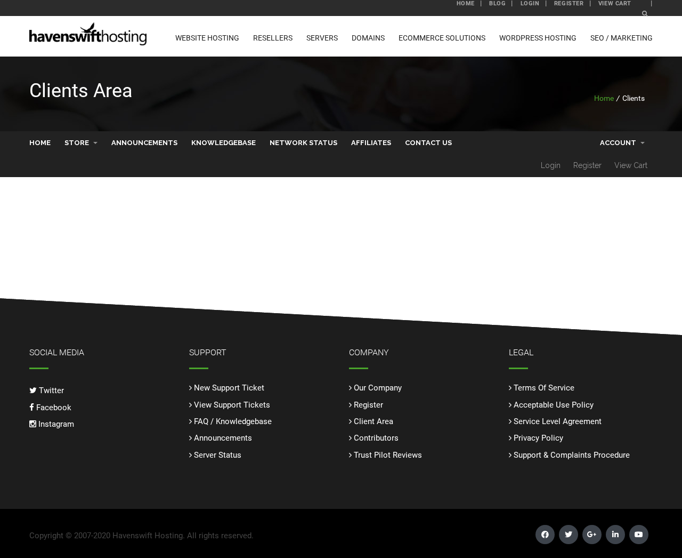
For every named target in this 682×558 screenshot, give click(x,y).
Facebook (52, 407)
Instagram (55, 424)
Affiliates (371, 143)
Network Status (303, 143)
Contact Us (428, 143)
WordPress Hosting (538, 38)
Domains (368, 38)
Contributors (376, 438)
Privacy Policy (538, 438)
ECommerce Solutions (442, 38)
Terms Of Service (544, 388)
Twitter (50, 390)
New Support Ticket (229, 388)
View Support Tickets (232, 405)
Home (604, 98)
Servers (322, 38)
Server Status (217, 455)
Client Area (373, 421)
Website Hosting (207, 38)
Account (619, 143)
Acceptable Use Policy (554, 405)
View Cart (630, 165)
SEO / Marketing (621, 38)
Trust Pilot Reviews (388, 455)
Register (587, 165)
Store (78, 143)
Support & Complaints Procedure (572, 455)
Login (551, 165)
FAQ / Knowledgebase (233, 421)
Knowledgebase (223, 143)
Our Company (378, 388)
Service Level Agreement (558, 421)
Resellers (273, 38)
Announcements (144, 143)
